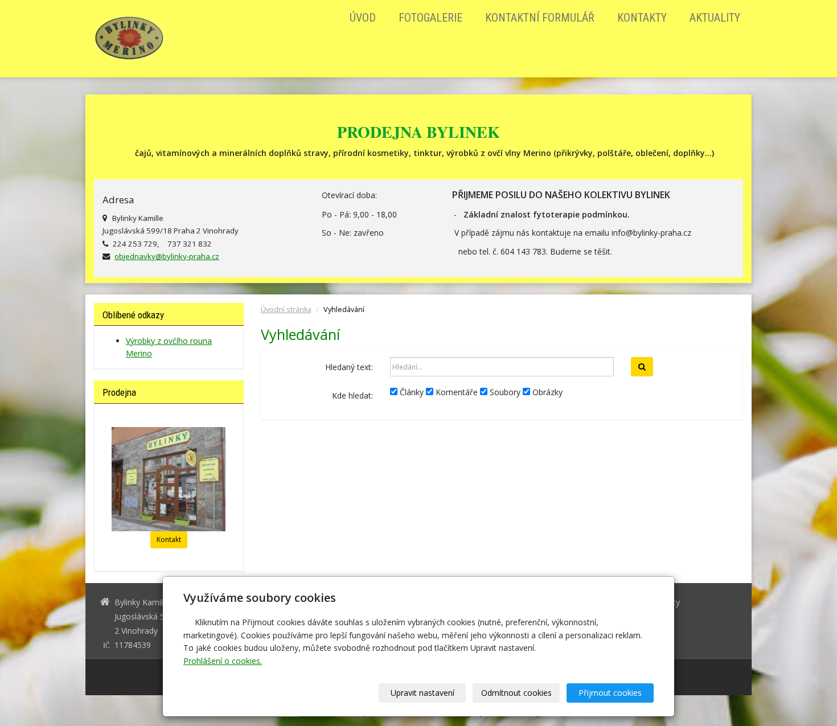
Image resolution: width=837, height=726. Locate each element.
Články (410, 392)
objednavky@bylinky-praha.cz (166, 256)
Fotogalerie (430, 17)
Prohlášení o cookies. (222, 660)
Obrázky (546, 392)
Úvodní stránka (286, 309)
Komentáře (455, 392)
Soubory (503, 392)
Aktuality (715, 17)
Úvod (363, 17)
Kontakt (169, 539)
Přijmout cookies (610, 692)
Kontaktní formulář (539, 17)
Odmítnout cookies (516, 692)
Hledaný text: (349, 367)
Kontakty (642, 17)
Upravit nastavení (422, 692)
